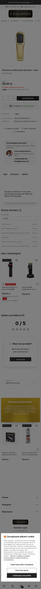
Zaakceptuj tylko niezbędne (21, 564)
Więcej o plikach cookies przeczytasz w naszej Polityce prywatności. (17, 558)
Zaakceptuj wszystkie (22, 575)
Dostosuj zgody (21, 570)
